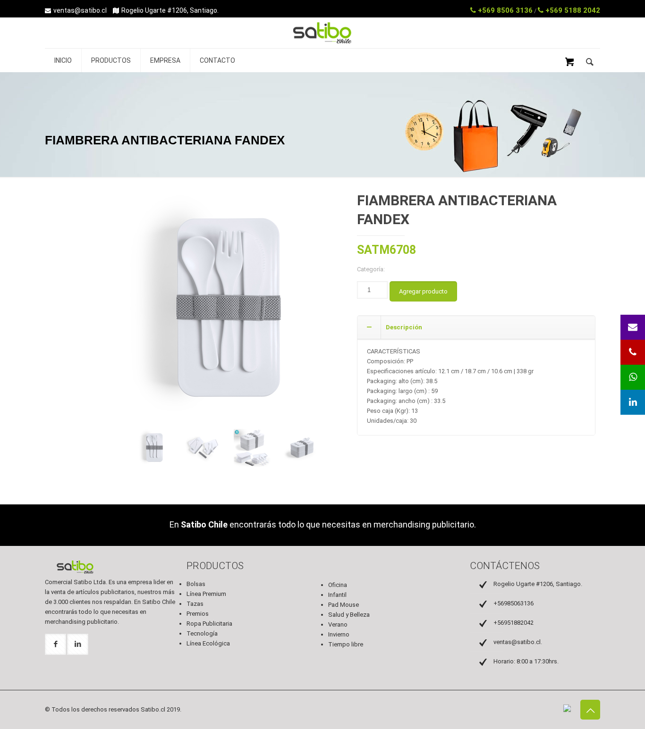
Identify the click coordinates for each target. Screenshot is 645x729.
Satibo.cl (153, 709)
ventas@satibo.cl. (517, 641)
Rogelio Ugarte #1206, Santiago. (170, 10)
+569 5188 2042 (571, 10)
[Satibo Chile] (322, 43)
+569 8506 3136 (504, 10)
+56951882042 (513, 622)
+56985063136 (513, 603)
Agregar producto (423, 291)
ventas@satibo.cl (80, 10)
